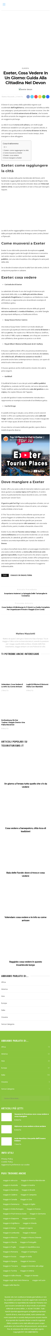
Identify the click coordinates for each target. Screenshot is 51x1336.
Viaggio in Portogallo (28, 1242)
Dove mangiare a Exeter (13, 158)
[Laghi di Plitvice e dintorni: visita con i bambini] (38, 670)
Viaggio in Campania (28, 1194)
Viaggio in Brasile (28, 1190)
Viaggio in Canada (10, 1199)
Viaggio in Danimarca (11, 1204)
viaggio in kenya (9, 1228)
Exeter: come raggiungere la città (16, 150)
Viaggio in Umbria (27, 1271)
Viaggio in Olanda (10, 1242)
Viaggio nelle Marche (11, 1285)
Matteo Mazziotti (8, 97)
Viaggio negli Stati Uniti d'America (16, 1280)
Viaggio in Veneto (31, 1275)
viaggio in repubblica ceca (29, 1247)
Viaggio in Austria (28, 1185)
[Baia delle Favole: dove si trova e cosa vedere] (25, 856)
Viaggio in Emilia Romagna (13, 1209)
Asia (3, 996)
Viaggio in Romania (10, 1252)
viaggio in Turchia (10, 1271)
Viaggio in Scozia (9, 1256)
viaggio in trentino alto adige (32, 1266)
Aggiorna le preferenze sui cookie (15, 1164)
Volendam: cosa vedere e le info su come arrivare (12, 685)
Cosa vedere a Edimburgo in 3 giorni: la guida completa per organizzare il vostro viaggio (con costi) (26, 608)
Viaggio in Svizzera (28, 1261)
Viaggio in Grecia (28, 1218)
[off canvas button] (4, 4)
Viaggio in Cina (26, 1199)
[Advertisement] (25, 38)
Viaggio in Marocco (10, 1237)
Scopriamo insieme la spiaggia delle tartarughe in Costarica (25, 594)
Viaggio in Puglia (9, 1247)
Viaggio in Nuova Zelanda (31, 1237)
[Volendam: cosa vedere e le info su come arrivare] (13, 670)
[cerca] (47, 4)
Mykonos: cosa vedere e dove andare (30, 1126)
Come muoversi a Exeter (13, 153)
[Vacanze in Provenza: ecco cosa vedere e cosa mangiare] (6, 1117)
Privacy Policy (7, 1159)
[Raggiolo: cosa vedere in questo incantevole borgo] (25, 945)
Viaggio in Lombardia (11, 1233)
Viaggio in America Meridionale (33, 1180)
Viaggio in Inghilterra (21, 575)
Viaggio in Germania (38, 1213)
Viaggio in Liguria (26, 1228)
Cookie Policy (7, 1161)
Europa (25, 68)
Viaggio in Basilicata (10, 1190)
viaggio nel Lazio (38, 1280)
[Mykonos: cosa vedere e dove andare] (6, 1129)
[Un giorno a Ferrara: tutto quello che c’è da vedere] (25, 767)
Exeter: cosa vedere (11, 155)
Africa (3, 982)
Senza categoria (7, 1024)
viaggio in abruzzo (10, 1180)
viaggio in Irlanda (29, 1223)
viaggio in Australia (10, 1185)
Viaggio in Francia (33, 1209)
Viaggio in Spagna (10, 1261)
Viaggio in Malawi (29, 1233)
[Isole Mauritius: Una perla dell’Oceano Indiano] (6, 1141)
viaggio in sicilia (26, 1256)
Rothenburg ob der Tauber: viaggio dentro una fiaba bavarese (13, 722)
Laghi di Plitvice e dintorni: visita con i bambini (37, 685)
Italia (3, 1010)
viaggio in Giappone (11, 1218)
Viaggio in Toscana (10, 1266)
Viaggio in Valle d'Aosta (12, 1275)
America (4, 989)
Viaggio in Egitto (29, 1204)
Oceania (4, 1017)
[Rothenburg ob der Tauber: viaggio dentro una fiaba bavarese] (13, 706)
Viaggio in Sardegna (29, 1252)
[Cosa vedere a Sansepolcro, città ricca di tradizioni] (25, 811)
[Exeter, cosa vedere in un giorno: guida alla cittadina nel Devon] (25, 89)
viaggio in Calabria (10, 1194)
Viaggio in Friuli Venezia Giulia (14, 1213)
